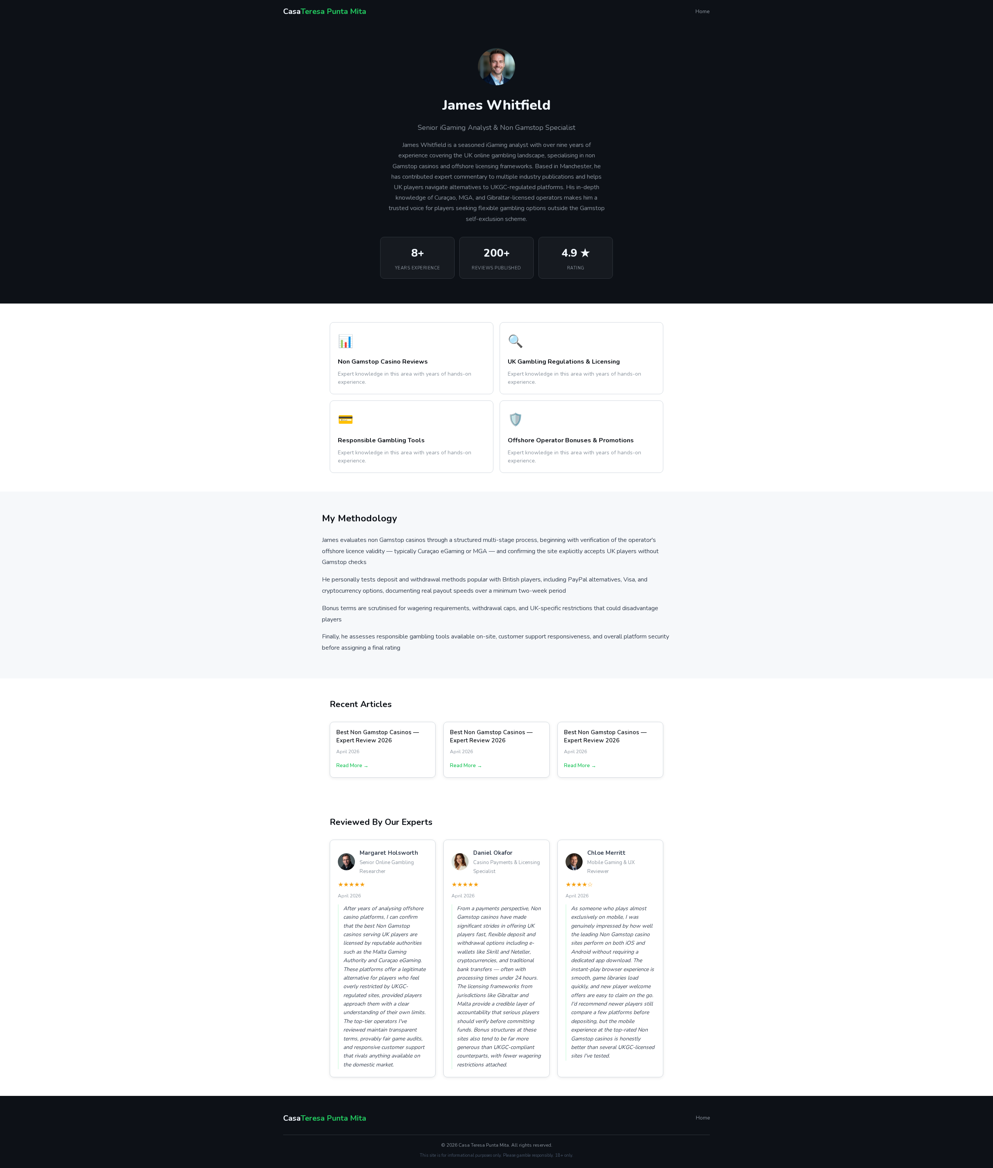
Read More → (352, 765)
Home (702, 11)
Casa (324, 11)
